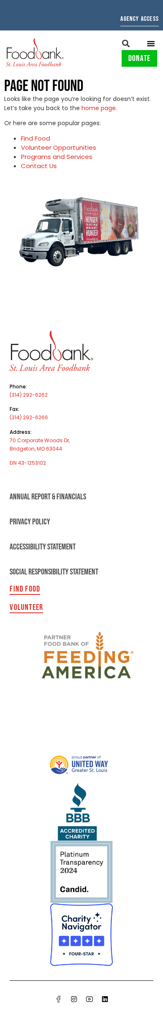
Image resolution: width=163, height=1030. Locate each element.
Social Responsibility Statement (54, 572)
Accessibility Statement (43, 547)
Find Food (35, 138)
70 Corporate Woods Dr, (40, 440)
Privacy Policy (30, 522)
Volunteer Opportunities (58, 147)
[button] (126, 43)
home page (99, 108)
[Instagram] (74, 999)
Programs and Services (56, 156)
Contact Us (39, 165)
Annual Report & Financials (48, 497)
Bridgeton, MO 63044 (36, 448)
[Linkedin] (105, 999)
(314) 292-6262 (29, 394)
